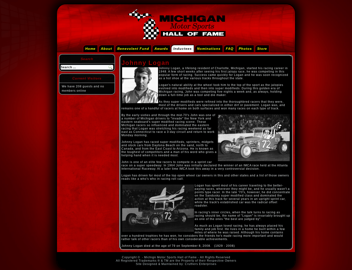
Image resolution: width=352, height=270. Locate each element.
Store (262, 49)
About (106, 49)
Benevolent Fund (133, 49)
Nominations (209, 49)
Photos (245, 49)
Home (90, 49)
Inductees (182, 49)
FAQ (229, 49)
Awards (161, 49)
